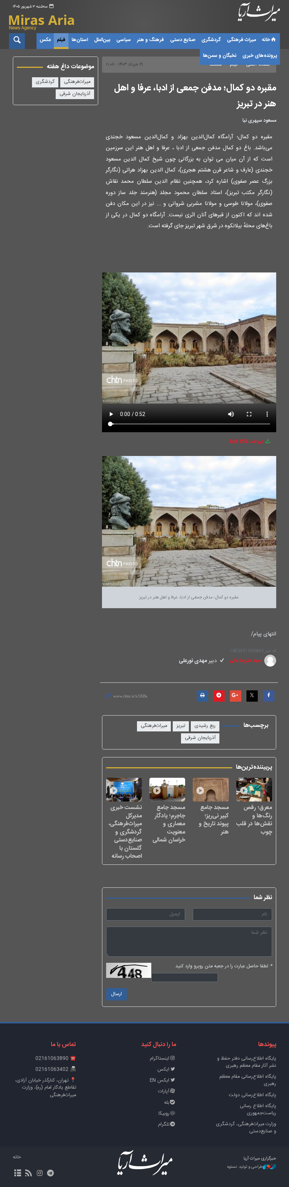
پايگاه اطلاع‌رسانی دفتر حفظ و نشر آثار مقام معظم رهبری (246, 1062)
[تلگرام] (50, 1173)
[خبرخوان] (28, 1173)
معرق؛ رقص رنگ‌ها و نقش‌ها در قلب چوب (254, 819)
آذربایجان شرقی (200, 738)
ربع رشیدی (205, 726)
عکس (45, 40)
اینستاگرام (159, 1059)
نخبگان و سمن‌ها (219, 56)
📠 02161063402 (55, 1070)
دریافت (247, 442)
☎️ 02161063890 (55, 1059)
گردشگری (211, 40)
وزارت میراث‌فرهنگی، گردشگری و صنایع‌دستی (246, 1127)
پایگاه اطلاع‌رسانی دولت (252, 1095)
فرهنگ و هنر (150, 40)
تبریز (180, 726)
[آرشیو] (17, 1173)
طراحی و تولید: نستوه (245, 1167)
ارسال (116, 994)
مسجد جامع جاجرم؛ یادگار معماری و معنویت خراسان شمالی (168, 823)
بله (166, 1103)
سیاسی (123, 40)
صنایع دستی (182, 40)
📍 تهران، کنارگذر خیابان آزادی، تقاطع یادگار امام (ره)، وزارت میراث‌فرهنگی (45, 1088)
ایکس (163, 1070)
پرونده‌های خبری (259, 56)
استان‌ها (79, 40)
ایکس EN (159, 1081)
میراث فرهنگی (241, 40)
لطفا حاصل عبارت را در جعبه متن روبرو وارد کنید (223, 966)
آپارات (163, 1091)
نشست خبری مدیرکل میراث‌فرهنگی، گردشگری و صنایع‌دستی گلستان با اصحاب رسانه (125, 832)
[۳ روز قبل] (254, 790)
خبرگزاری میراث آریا (259, 17)
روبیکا (163, 1114)
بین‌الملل (102, 40)
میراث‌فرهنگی (154, 726)
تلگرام (163, 1125)
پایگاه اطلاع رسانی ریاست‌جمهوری (258, 1109)
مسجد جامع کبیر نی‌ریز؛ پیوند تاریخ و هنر (213, 819)
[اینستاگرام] (39, 1173)
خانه (266, 40)
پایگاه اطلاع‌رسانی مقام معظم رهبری (247, 1080)
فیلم (61, 40)
